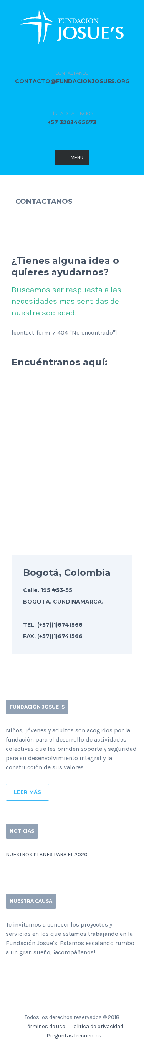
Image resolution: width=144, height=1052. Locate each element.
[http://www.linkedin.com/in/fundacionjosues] (32, 973)
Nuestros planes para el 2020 (47, 854)
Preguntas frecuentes (73, 1035)
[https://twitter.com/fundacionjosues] (20, 973)
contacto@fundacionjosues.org (72, 81)
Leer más (27, 792)
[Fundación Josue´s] (72, 25)
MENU (77, 157)
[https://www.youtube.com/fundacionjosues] (45, 973)
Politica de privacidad (96, 1026)
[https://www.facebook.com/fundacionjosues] (8, 973)
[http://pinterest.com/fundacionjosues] (57, 973)
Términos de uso (45, 1026)
